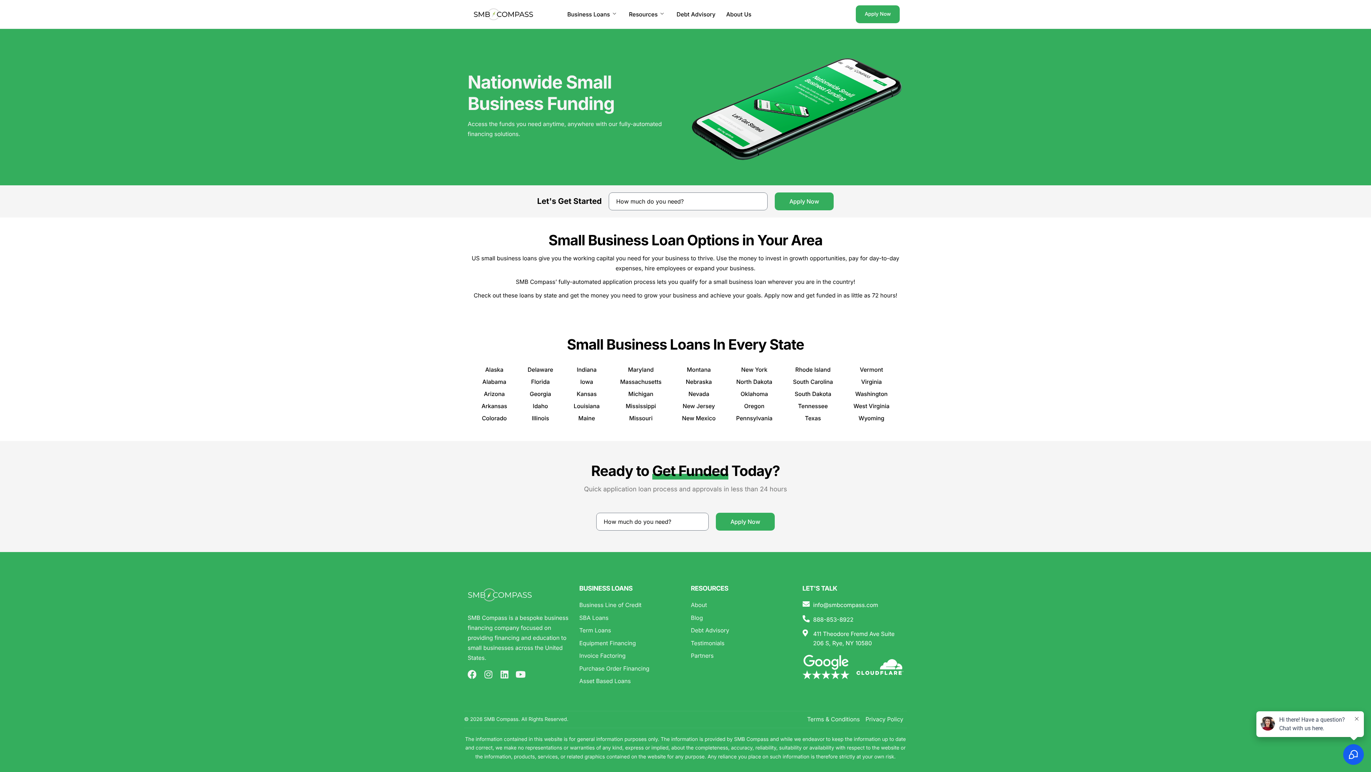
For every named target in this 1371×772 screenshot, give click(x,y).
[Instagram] (488, 674)
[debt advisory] (741, 630)
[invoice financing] (630, 656)
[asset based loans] (630, 681)
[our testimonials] (741, 643)
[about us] (741, 605)
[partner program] (741, 656)
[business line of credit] (630, 605)
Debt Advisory (696, 14)
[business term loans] (630, 630)
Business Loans (588, 14)
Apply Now (878, 14)
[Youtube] (520, 674)
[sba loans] (630, 618)
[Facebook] (472, 674)
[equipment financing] (630, 643)
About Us (739, 14)
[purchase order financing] (630, 668)
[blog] (741, 618)
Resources (643, 14)
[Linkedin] (504, 674)
